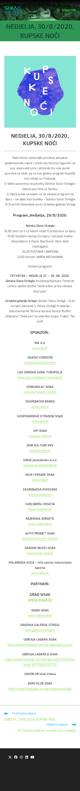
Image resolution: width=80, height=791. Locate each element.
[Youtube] (32, 757)
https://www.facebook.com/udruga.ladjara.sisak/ (40, 645)
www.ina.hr (40, 348)
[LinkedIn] (26, 757)
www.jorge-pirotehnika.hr (40, 465)
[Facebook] (15, 757)
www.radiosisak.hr (40, 616)
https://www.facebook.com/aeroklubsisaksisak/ (40, 689)
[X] (10, 757)
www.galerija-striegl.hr (40, 630)
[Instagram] (21, 757)
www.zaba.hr (40, 407)
